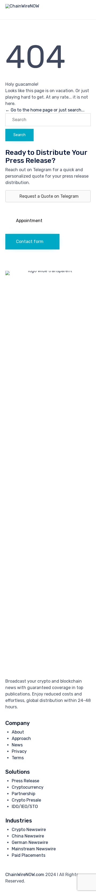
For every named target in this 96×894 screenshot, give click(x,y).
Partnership (23, 793)
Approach (21, 738)
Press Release (25, 780)
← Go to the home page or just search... (45, 110)
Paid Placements (28, 855)
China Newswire (28, 836)
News (17, 744)
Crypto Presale (26, 800)
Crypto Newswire (29, 829)
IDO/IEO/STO (25, 806)
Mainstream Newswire (34, 848)
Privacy (19, 751)
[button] (31, 221)
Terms (18, 757)
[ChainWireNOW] (22, 9)
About (18, 732)
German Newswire (30, 842)
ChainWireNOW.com (24, 874)
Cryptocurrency (27, 787)
